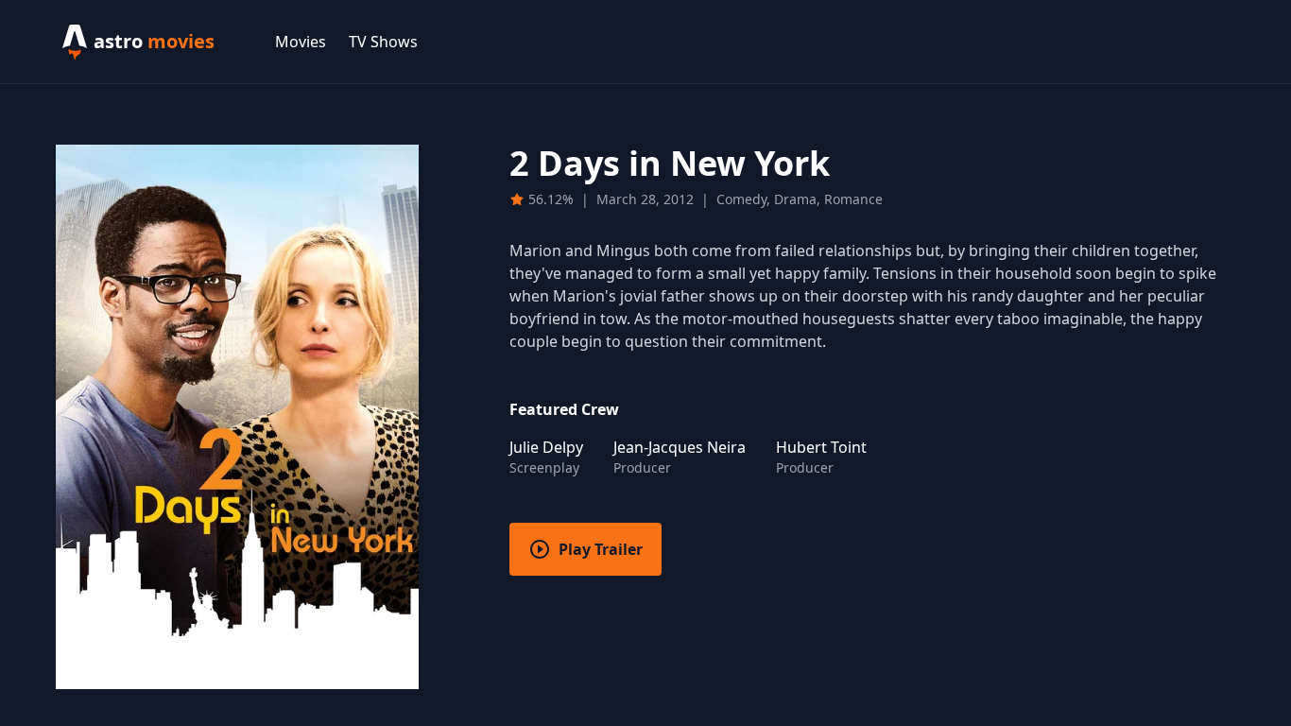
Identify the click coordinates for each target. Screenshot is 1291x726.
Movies (300, 41)
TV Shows (383, 41)
